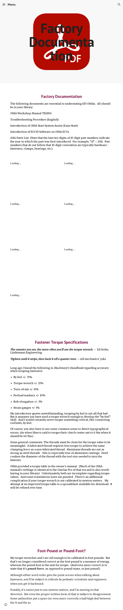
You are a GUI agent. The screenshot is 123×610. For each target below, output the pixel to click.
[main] (61, 42)
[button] (4, 4)
